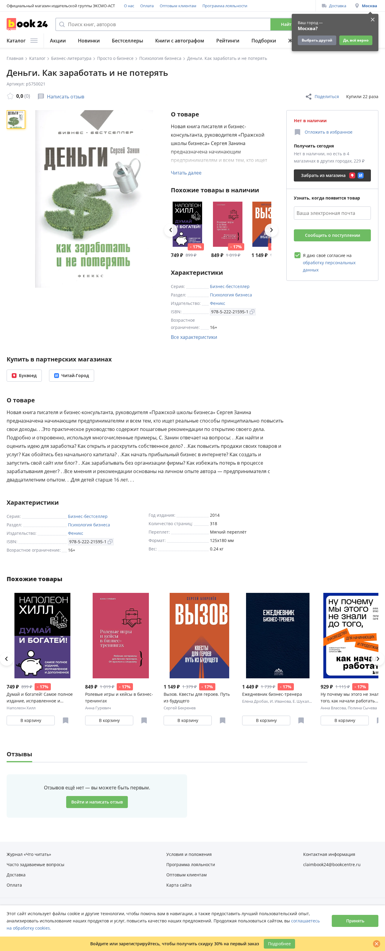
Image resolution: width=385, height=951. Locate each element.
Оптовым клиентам (178, 5)
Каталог (16, 40)
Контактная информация (329, 854)
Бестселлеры (127, 40)
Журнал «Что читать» (29, 854)
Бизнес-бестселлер (230, 286)
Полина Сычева (362, 708)
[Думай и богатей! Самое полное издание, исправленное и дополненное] (187, 224)
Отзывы (19, 754)
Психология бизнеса (231, 295)
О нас (129, 5)
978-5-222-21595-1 (229, 311)
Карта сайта (179, 885)
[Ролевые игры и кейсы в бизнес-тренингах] (227, 224)
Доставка (337, 5)
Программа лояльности (224, 5)
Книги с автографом (179, 40)
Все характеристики (194, 337)
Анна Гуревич (98, 708)
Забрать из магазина (323, 175)
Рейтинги (227, 40)
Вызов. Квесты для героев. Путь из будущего (197, 697)
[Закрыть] (376, 943)
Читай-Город (75, 375)
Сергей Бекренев (180, 708)
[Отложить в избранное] (65, 720)
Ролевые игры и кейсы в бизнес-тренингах (119, 697)
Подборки (263, 40)
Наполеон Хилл (21, 708)
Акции (58, 40)
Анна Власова (333, 708)
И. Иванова (280, 701)
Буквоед (28, 375)
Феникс (217, 303)
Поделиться (327, 96)
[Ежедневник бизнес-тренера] (277, 635)
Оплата (147, 5)
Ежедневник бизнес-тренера (272, 694)
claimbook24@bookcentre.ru (332, 864)
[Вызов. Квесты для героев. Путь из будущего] (199, 635)
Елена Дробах (255, 701)
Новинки (89, 40)
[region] (17, 199)
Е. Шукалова (304, 701)
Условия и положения (189, 854)
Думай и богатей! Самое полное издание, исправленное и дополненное (40, 697)
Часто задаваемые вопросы (35, 864)
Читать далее (186, 172)
